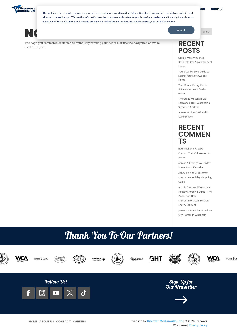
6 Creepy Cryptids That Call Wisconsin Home (194, 153)
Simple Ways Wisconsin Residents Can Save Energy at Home (195, 62)
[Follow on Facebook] (28, 293)
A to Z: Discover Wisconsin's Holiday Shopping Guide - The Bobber (195, 192)
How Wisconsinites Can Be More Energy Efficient (193, 200)
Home (33, 321)
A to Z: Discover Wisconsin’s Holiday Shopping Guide (195, 177)
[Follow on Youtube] (56, 293)
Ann (180, 163)
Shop (215, 9)
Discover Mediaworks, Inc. (165, 321)
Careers (79, 321)
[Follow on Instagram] (42, 293)
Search (206, 31)
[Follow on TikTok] (84, 293)
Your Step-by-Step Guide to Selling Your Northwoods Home (193, 76)
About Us (46, 321)
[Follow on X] (70, 293)
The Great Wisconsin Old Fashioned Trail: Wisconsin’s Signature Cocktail (194, 103)
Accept (181, 30)
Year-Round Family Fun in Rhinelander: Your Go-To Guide (192, 89)
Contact (63, 321)
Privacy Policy (198, 325)
